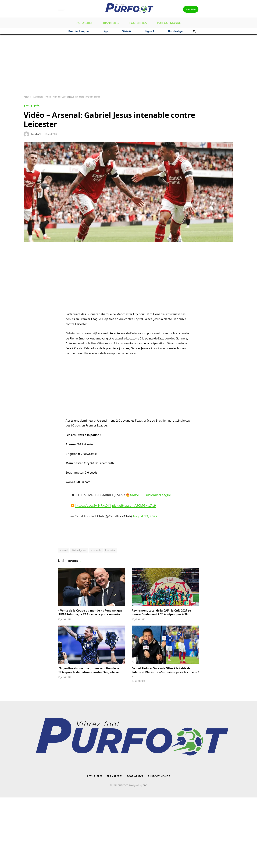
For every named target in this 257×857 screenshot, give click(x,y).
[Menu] (61, 9)
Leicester (110, 550)
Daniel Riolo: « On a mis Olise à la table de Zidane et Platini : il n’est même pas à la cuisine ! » (165, 672)
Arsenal (63, 550)
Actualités (84, 23)
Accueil (27, 96)
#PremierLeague (158, 495)
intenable (96, 550)
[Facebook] (29, 267)
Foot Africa (138, 23)
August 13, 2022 (145, 516)
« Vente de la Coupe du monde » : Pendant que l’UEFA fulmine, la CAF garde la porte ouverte (90, 612)
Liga (105, 31)
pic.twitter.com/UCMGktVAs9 (134, 505)
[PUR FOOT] (128, 9)
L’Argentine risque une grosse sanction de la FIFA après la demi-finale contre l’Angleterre (88, 670)
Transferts (111, 23)
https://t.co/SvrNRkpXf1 (93, 505)
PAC (145, 785)
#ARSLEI (136, 495)
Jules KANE (36, 134)
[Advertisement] (128, 64)
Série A (126, 31)
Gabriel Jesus (79, 550)
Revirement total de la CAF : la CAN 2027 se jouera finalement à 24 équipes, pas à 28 (161, 612)
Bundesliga (175, 31)
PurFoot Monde (168, 23)
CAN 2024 (190, 9)
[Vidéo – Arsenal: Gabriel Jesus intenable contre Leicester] (128, 192)
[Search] (194, 31)
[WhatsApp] (29, 259)
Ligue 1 (149, 31)
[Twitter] (29, 276)
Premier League (78, 31)
